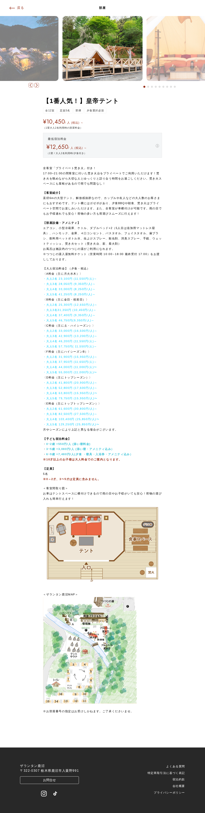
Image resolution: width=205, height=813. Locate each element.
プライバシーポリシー (169, 792)
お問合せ (49, 780)
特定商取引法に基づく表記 (166, 773)
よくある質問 (175, 766)
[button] (144, 87)
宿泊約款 (179, 779)
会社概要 (179, 786)
